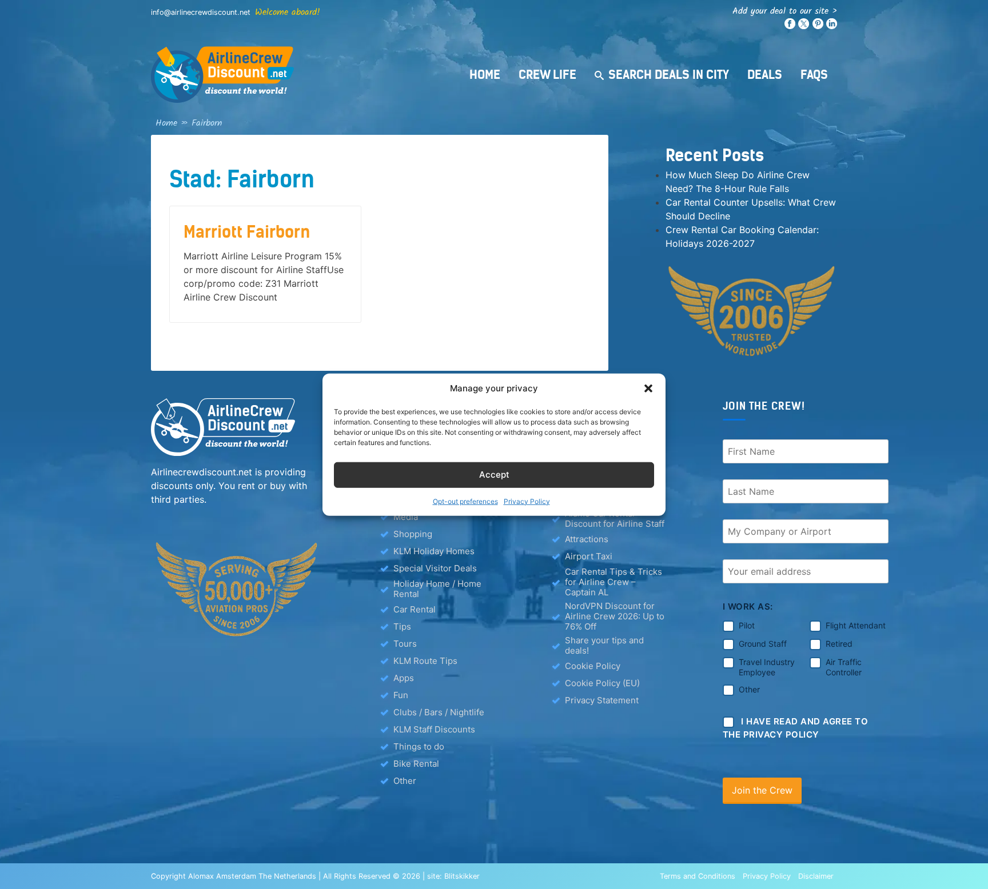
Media (405, 516)
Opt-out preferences (465, 500)
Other (404, 780)
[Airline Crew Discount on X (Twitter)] (803, 26)
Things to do (418, 746)
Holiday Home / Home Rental (437, 589)
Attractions (586, 539)
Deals (764, 74)
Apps (403, 677)
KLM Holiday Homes (434, 551)
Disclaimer (816, 876)
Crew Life (547, 74)
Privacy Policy (527, 500)
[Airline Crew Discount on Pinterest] (817, 26)
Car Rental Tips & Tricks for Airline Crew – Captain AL (613, 582)
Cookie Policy (592, 665)
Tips (402, 626)
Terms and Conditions (697, 876)
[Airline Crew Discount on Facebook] (789, 26)
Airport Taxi (588, 556)
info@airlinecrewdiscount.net (200, 12)
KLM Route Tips (425, 660)
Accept (494, 474)
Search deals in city (668, 74)
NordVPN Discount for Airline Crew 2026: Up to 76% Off (614, 616)
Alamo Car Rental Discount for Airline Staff (614, 518)
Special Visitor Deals (435, 568)
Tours (405, 643)
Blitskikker (462, 876)
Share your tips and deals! (604, 645)
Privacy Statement (602, 700)
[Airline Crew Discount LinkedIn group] (831, 26)
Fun (400, 695)
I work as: (748, 606)
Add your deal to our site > (784, 11)
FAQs (814, 74)
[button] (648, 388)
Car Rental (414, 609)
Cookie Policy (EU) (602, 683)
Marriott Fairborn (247, 232)
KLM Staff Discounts (434, 729)
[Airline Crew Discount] (294, 74)
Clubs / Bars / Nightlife (438, 712)
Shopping (412, 533)
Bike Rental (416, 763)
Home (484, 74)
